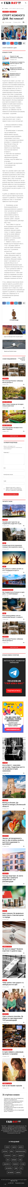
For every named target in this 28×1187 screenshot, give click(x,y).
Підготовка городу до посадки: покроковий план (13, 405)
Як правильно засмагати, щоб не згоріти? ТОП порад (17, 62)
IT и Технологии (7, 1049)
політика (5, 1151)
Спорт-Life (13, 11)
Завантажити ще (14, 436)
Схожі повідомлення (21, 358)
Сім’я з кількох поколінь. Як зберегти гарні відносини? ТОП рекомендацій (12, 1018)
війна (11, 1151)
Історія (5, 762)
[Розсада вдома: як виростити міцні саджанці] (14, 416)
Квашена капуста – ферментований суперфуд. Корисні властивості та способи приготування (17, 74)
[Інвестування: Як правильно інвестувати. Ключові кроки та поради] (14, 897)
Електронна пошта (8, 474)
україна (21, 1147)
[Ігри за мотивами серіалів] (14, 1069)
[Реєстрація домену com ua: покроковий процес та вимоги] (14, 604)
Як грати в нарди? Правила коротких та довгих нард (12, 950)
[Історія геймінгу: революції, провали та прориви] (14, 1035)
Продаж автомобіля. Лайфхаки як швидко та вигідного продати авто (17, 68)
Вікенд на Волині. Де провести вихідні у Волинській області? (14, 804)
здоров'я (21, 1155)
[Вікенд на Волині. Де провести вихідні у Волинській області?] (14, 786)
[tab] (21, 358)
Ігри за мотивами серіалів (12, 1086)
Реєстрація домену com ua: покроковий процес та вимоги (12, 616)
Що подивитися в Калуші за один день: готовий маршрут (13, 593)
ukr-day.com (11, 1128)
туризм (14, 1147)
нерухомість (7, 1164)
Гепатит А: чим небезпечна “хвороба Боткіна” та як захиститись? (16, 57)
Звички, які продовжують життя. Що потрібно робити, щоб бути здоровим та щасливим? (13, 841)
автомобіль (9, 1168)
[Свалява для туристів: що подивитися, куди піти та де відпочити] (14, 510)
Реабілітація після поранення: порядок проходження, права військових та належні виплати (12, 546)
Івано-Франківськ (8, 589)
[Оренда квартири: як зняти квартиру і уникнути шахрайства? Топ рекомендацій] (14, 859)
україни (18, 1172)
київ (20, 1159)
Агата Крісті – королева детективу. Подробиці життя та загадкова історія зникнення (13, 768)
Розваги (5, 800)
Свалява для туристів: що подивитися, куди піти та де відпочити (11, 523)
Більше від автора (22, 360)
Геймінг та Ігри (7, 946)
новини (7, 1147)
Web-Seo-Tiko (14, 1180)
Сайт (5, 481)
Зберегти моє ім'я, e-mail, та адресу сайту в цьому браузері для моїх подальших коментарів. (14, 489)
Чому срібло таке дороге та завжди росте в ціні (13, 983)
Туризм (5, 519)
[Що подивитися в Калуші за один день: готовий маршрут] (14, 581)
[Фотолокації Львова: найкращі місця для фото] (14, 369)
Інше (4, 543)
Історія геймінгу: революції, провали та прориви (13, 1053)
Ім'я (5, 468)
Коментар (6, 452)
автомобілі (10, 1172)
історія (22, 1164)
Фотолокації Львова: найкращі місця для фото (12, 381)
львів (16, 1168)
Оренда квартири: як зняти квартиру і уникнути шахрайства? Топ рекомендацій (12, 878)
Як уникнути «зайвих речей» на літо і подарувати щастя (12, 569)
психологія (7, 1155)
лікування (15, 1164)
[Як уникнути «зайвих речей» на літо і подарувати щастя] (14, 557)
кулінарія (14, 1159)
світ (21, 1168)
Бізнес (4, 980)
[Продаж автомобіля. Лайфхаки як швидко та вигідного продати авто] (5, 69)
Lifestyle (6, 8)
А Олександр (14, 320)
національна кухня (20, 1151)
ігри (8, 1159)
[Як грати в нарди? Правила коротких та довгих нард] (14, 932)
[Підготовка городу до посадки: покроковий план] (14, 393)
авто (14, 1155)
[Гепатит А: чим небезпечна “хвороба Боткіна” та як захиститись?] (5, 58)
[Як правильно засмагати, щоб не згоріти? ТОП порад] (5, 63)
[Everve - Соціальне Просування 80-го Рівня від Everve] (12, 716)
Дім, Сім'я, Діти (7, 402)
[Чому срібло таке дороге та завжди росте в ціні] (14, 966)
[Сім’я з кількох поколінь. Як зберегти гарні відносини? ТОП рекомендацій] (14, 1000)
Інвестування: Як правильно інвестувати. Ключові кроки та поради (13, 915)
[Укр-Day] (13, 3)
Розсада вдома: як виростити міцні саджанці (12, 428)
